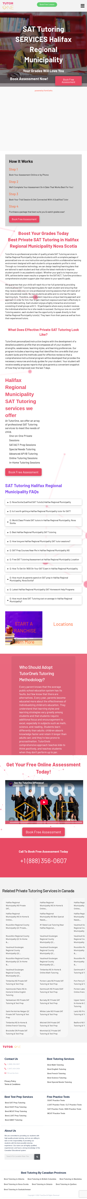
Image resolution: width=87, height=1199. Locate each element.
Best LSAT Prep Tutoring (15, 1116)
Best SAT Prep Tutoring (15, 1103)
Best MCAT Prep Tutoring (16, 1111)
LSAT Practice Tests (56, 1105)
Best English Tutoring (56, 1069)
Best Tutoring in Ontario (42, 1184)
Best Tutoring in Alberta (14, 1179)
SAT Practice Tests (55, 1109)
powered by (43, 90)
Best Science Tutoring (56, 1078)
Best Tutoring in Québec (66, 1184)
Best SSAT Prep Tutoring (16, 1107)
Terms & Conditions (12, 1084)
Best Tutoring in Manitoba (71, 1179)
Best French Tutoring (56, 1073)
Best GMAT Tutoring (13, 1120)
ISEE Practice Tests (72, 1109)
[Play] (7, 822)
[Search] (37, 1157)
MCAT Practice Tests (56, 1113)
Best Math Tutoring (55, 1065)
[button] (43, 502)
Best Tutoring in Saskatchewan (17, 1189)
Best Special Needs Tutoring (59, 1082)
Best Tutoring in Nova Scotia (16, 1184)
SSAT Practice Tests (56, 1100)
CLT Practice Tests (74, 1105)
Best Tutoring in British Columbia (42, 1179)
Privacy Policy (10, 1081)
